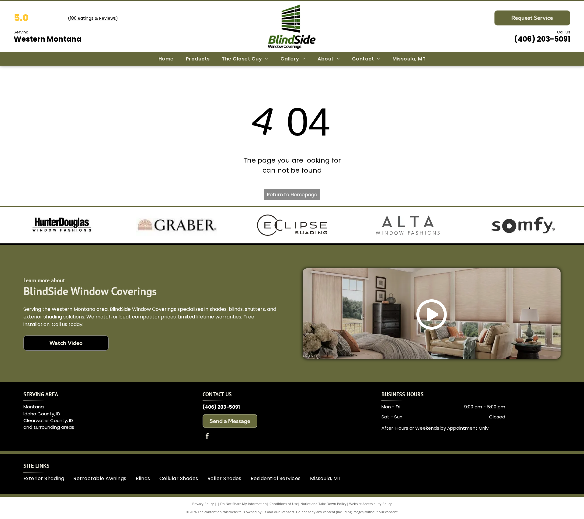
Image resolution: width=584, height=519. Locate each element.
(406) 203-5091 (542, 39)
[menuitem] (166, 59)
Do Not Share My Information (243, 503)
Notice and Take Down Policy (323, 503)
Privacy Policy (203, 503)
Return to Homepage (292, 194)
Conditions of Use (283, 503)
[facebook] (207, 436)
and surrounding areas (48, 427)
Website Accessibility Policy (370, 503)
